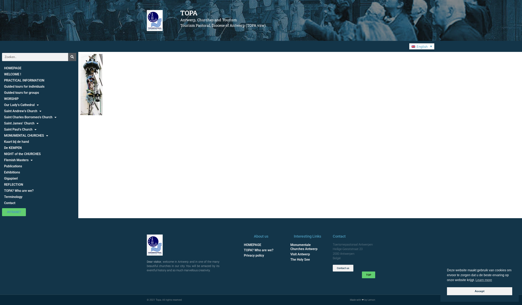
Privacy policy (254, 255)
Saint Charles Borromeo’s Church (28, 117)
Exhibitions (12, 172)
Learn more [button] (484, 280)
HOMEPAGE (12, 68)
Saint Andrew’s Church (20, 111)
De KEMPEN (13, 148)
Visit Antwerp (300, 254)
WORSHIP (11, 99)
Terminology (13, 197)
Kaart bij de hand (16, 142)
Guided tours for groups (21, 93)
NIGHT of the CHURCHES (22, 154)
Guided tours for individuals (24, 86)
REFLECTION (13, 185)
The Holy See (300, 259)
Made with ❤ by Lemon (362, 299)
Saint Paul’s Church (18, 129)
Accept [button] (479, 291)
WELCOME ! (12, 74)
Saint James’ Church (19, 123)
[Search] (72, 57)
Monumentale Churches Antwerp (303, 247)
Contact (9, 203)
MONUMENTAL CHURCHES (24, 135)
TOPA (189, 12)
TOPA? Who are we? (19, 191)
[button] (421, 46)
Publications (13, 166)
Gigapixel (11, 178)
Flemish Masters (16, 160)
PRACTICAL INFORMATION (24, 80)
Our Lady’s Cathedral (19, 105)
